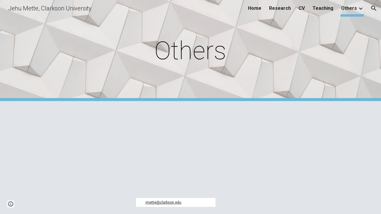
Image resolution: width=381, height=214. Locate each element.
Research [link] (280, 8)
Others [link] (349, 8)
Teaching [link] (323, 8)
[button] (374, 8)
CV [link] (302, 8)
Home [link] (254, 8)
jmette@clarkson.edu (163, 202)
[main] (190, 51)
